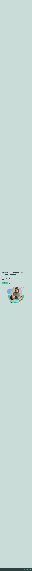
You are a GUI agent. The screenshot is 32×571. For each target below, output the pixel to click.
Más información (18, 569)
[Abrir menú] (29, 2)
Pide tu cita (4, 282)
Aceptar (29, 569)
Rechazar (25, 569)
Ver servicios (12, 282)
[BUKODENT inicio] (6, 2)
